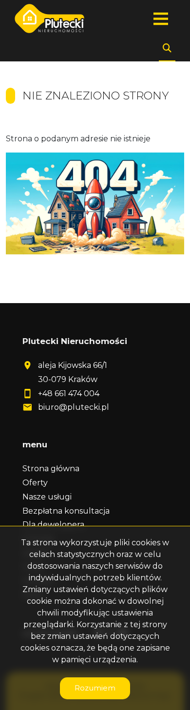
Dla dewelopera (53, 524)
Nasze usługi (47, 496)
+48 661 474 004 (68, 393)
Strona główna (50, 468)
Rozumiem (95, 687)
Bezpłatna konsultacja (66, 511)
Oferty (35, 482)
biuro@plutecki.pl (73, 407)
